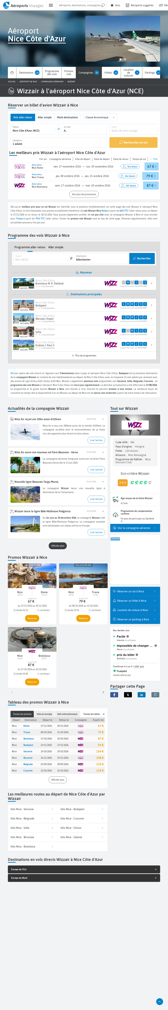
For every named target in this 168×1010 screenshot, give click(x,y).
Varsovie (27, 751)
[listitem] (33, 809)
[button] (113, 117)
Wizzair (14, 373)
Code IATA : (122, 442)
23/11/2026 (46, 745)
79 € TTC (40, 218)
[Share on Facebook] (114, 694)
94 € (101, 745)
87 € (101, 738)
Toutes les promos (22, 714)
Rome (105, 210)
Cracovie (28, 770)
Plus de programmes (85, 355)
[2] (125, 59)
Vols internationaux (67, 714)
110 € (100, 764)
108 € (100, 757)
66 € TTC (124, 210)
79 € (101, 732)
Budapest (28, 745)
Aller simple (55, 247)
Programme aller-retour (30, 247)
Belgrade (28, 764)
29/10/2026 (62, 751)
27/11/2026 (46, 726)
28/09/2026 (62, 764)
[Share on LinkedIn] (142, 694)
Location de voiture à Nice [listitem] (132, 610)
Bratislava (28, 738)
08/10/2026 (46, 732)
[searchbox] (81, 5)
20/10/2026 (62, 738)
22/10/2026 (46, 770)
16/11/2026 (46, 758)
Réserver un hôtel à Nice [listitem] (131, 600)
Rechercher (144, 258)
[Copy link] (155, 694)
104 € (100, 751)
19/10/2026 (46, 751)
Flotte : (120, 450)
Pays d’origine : (125, 446)
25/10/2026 (62, 770)
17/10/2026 (46, 738)
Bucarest (27, 758)
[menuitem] (23, 5)
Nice (14, 726)
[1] (120, 59)
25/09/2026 (46, 764)
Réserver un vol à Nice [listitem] (130, 591)
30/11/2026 (62, 726)
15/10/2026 (62, 732)
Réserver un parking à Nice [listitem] (133, 619)
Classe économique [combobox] (96, 117)
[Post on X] (128, 694)
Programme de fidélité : (130, 459)
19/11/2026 (62, 758)
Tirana (26, 732)
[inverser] (58, 129)
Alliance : (121, 455)
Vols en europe (44, 714)
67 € (101, 726)
